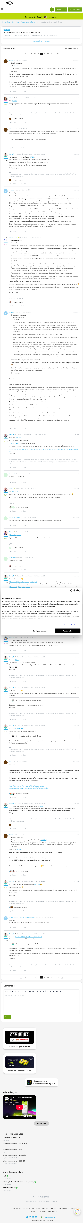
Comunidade (6, 22)
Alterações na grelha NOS (11, 1137)
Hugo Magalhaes (14, 517)
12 (41, 54)
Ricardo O (12, 474)
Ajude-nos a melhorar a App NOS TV (15, 1143)
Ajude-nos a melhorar (28, 22)
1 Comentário (7, 1178)
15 (51, 54)
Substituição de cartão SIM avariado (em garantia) (18, 1182)
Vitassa (11, 190)
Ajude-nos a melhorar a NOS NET (14, 1161)
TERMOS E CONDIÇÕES (38, 1211)
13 (45, 54)
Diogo (11, 488)
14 (48, 54)
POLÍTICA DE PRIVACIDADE (31, 1208)
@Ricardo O (15, 491)
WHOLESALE (52, 1211)
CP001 (11, 60)
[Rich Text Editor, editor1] (41, 1003)
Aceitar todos (67, 631)
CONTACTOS (16, 1208)
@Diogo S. (33, 582)
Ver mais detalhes (70, 625)
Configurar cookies (40, 631)
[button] (2, 10)
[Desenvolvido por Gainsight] (41, 1197)
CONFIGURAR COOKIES (49, 1208)
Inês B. (11, 98)
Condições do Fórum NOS (33, 1201)
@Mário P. (20, 849)
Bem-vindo (15, 22)
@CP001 (16, 65)
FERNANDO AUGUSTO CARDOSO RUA (22, 917)
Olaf (10, 637)
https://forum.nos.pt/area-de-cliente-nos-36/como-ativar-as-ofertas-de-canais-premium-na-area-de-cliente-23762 (44, 450)
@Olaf (17, 660)
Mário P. (11, 154)
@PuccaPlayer (19, 728)
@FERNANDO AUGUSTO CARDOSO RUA (28, 937)
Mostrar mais (41, 1123)
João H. (11, 434)
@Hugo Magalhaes (15, 535)
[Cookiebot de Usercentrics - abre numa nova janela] (72, 591)
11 (38, 54)
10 (35, 54)
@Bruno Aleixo (15, 443)
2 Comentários (7, 1184)
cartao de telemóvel (9, 1187)
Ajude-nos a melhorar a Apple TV (13, 1149)
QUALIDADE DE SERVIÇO (67, 1208)
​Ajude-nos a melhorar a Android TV (14, 1155)
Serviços (6, 1140)
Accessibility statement (50, 1201)
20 (58, 54)
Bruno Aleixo (13, 238)
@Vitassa (18, 437)
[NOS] (9, 3)
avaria (4, 1176)
